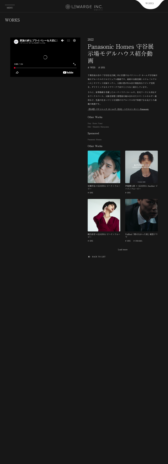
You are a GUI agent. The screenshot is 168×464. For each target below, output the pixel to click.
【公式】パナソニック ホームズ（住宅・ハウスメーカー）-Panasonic (118, 109)
